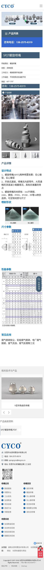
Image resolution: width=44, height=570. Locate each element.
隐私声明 (4, 566)
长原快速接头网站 (19, 550)
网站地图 (14, 566)
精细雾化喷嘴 (31, 508)
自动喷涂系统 (9, 528)
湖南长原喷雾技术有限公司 (18, 547)
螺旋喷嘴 (29, 492)
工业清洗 (7, 496)
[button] (5, 139)
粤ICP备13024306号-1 (28, 563)
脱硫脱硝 (7, 488)
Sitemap (24, 566)
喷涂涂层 (7, 504)
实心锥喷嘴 (30, 500)
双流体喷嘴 (30, 504)
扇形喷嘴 (29, 488)
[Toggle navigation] (41, 5)
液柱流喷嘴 (30, 512)
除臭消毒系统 (9, 532)
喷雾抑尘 (7, 492)
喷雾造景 (7, 512)
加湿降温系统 (9, 524)
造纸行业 (7, 508)
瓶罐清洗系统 (9, 535)
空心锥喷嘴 (30, 496)
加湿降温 (7, 500)
